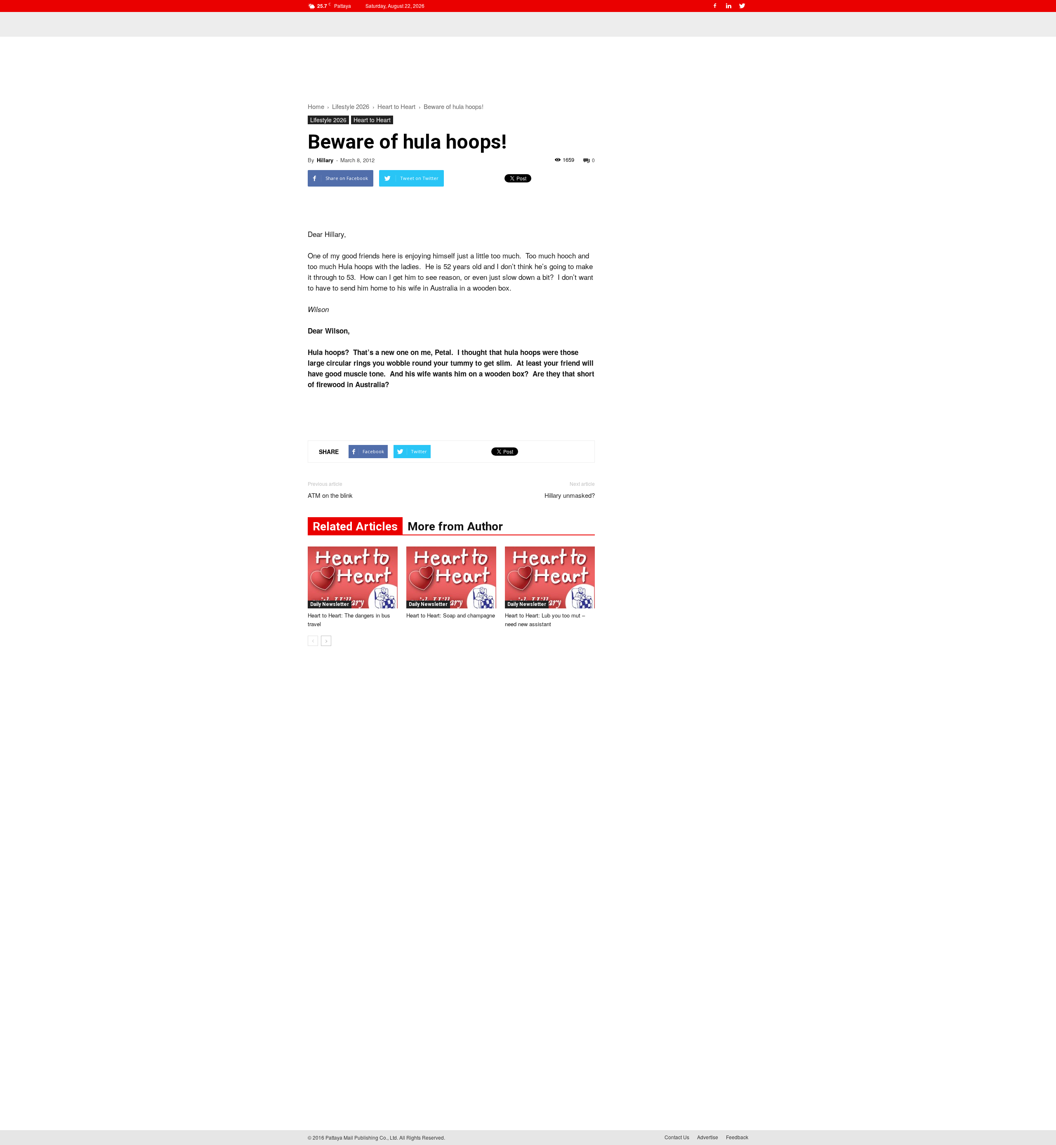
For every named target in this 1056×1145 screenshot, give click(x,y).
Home (316, 106)
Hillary (325, 160)
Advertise (707, 1136)
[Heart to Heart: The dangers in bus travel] (353, 577)
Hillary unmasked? (569, 495)
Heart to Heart (372, 120)
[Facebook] (715, 6)
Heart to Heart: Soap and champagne (450, 615)
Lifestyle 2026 (328, 120)
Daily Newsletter (329, 604)
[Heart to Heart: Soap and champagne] (451, 577)
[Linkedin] (728, 6)
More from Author (455, 526)
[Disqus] (451, 777)
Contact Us (677, 1136)
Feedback (737, 1136)
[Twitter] (742, 6)
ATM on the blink (330, 495)
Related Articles (355, 526)
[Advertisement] (528, 65)
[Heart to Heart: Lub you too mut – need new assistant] (550, 577)
